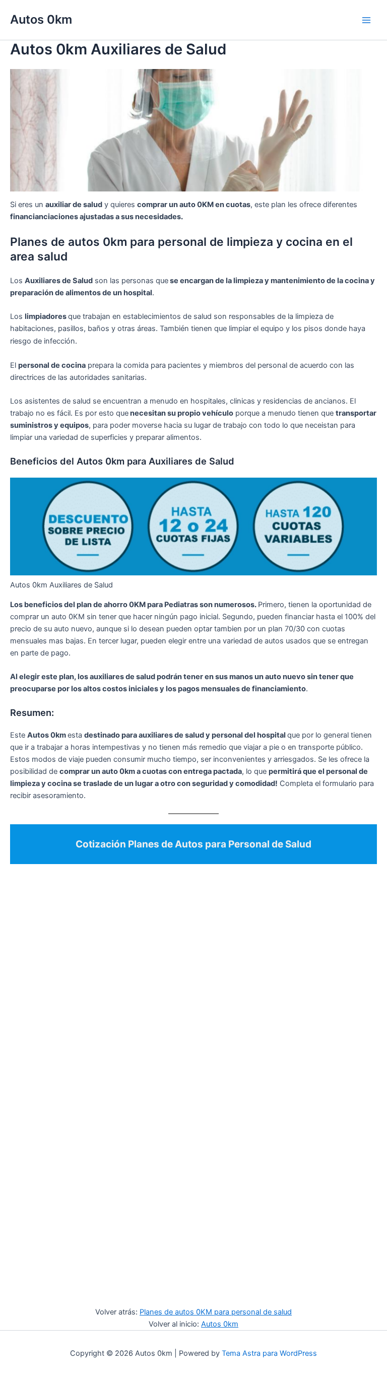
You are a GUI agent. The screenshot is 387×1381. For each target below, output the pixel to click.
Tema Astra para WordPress (269, 1353)
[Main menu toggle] (366, 20)
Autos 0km (41, 19)
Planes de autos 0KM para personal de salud (216, 1312)
